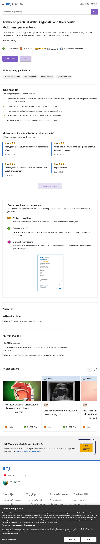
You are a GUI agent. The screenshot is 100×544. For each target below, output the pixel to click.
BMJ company (79, 500)
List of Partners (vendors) (10, 533)
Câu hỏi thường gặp (34, 500)
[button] (89, 370)
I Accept (88, 539)
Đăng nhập (84, 4)
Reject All (72, 539)
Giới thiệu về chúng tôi (12, 500)
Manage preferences (9, 539)
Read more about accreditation (29, 451)
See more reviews (50, 186)
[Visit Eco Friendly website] (50, 483)
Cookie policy (52, 522)
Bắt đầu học (10, 59)
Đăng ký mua (55, 500)
